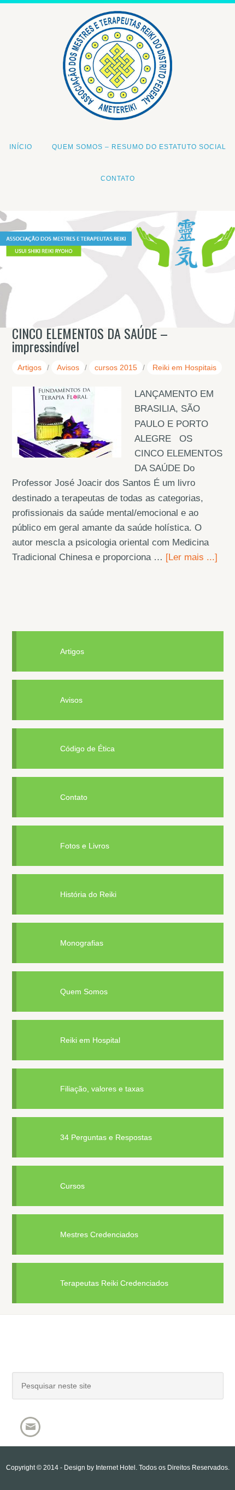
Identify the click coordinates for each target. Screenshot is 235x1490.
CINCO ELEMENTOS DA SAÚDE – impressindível (90, 339)
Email (30, 1427)
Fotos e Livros (84, 845)
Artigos (29, 367)
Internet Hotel (116, 1467)
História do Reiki (88, 894)
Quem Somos (84, 991)
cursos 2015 (116, 367)
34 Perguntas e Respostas (106, 1137)
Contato (73, 797)
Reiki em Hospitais (184, 367)
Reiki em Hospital (90, 1040)
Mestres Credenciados (99, 1234)
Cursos (72, 1186)
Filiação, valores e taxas (102, 1088)
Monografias (81, 943)
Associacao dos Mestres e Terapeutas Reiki (117, 28)
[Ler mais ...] (192, 557)
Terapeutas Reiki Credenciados (114, 1283)
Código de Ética (87, 748)
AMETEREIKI (118, 1354)
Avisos (68, 367)
